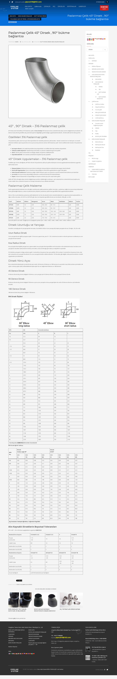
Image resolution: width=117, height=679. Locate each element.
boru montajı (38, 130)
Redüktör (97, 150)
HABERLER (91, 166)
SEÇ (89, 153)
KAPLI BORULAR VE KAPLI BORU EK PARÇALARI (97, 75)
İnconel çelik (98, 109)
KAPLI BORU (98, 79)
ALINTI (104, 8)
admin (17, 41)
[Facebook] (9, 2)
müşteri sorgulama (97, 161)
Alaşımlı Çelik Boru (100, 107)
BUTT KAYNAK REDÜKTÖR (101, 97)
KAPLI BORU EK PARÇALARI (98, 83)
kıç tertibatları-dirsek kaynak (70, 609)
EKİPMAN (94, 61)
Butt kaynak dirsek (45, 41)
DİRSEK (18, 584)
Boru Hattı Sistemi (62, 630)
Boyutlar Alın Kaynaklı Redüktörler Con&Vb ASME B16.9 (44, 610)
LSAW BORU (11, 634)
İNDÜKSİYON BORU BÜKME (99, 72)
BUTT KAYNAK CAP (101, 93)
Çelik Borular (95, 101)
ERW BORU (11, 640)
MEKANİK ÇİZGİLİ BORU (98, 69)
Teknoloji (94, 174)
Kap (96, 131)
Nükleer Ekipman (96, 66)
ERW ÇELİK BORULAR (100, 112)
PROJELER (90, 155)
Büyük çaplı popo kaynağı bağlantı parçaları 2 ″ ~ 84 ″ (37, 643)
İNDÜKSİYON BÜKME (34, 634)
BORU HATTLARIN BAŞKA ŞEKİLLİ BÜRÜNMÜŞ (16, 631)
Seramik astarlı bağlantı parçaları (98, 124)
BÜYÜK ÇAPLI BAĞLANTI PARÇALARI (37, 632)
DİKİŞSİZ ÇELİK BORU (100, 115)
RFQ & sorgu (95, 158)
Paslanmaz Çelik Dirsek (26, 584)
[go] (105, 49)
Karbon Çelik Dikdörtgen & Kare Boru (95, 630)
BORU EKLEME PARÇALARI (58, 41)
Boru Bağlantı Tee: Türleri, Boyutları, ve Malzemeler (17, 610)
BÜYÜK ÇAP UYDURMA (101, 136)
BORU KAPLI (32, 630)
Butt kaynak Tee (99, 147)
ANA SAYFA (91, 55)
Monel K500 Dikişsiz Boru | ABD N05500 (95, 638)
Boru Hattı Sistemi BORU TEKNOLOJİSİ (47, 669)
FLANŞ (96, 133)
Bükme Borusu (99, 142)
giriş (14, 618)
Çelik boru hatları (99, 104)
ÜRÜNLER (90, 63)
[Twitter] (12, 2)
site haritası (60, 669)
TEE (100, 89)
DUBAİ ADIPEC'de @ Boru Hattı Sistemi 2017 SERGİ (97, 170)
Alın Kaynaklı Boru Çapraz (99, 647)
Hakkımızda (91, 58)
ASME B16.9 (20, 443)
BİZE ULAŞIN (91, 177)
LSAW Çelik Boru (99, 118)
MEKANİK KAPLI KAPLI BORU (15, 638)
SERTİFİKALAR (92, 164)
